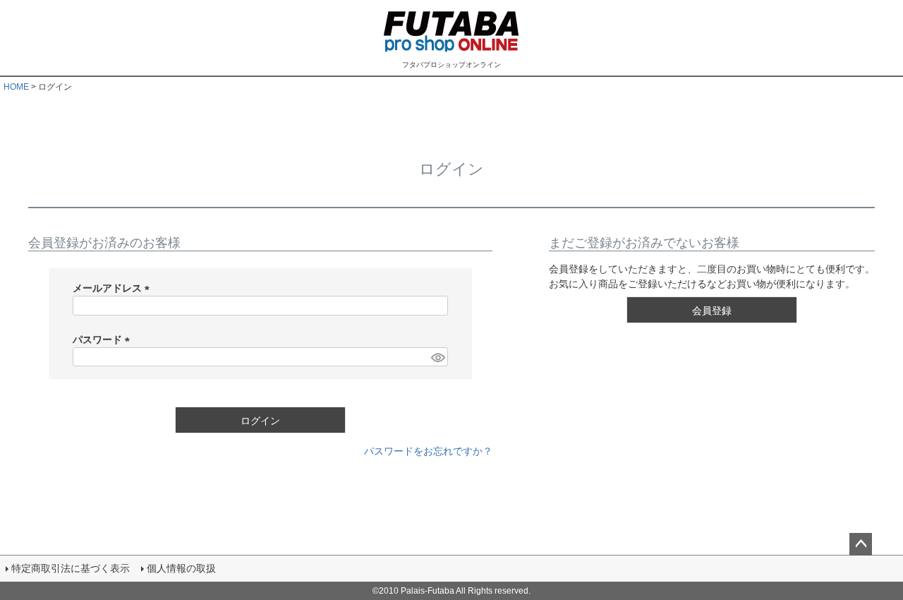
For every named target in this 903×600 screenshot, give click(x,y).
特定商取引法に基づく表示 (70, 568)
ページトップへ (860, 544)
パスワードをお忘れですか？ (428, 451)
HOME (16, 87)
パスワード (104, 339)
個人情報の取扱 (181, 568)
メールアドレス (113, 288)
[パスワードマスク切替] (437, 357)
